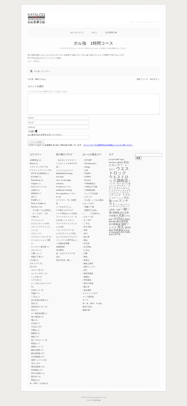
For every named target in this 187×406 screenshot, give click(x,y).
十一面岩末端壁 (37, 313)
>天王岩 (86, 243)
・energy (86, 166)
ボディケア (34, 263)
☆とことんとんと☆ (64, 170)
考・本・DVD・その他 (92, 303)
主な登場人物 (111, 32)
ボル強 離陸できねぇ (37, 79)
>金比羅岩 (87, 290)
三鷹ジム (35, 253)
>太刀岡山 (87, 246)
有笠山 (34, 343)
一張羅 (117, 209)
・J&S (85, 170)
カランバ (35, 233)
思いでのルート (37, 340)
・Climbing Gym (89, 163)
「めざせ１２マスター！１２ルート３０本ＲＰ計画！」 (66, 163)
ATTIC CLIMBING (38, 173)
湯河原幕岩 (36, 366)
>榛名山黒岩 (88, 263)
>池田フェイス (89, 266)
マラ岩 (115, 201)
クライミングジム (37, 170)
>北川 (85, 233)
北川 (33, 309)
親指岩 (111, 234)
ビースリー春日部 (38, 246)
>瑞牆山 (86, 276)
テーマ (85, 300)
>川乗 (85, 253)
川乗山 (34, 330)
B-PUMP (35, 176)
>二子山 (86, 223)
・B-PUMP (87, 160)
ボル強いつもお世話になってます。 (113, 48)
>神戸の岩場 (88, 283)
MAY (117, 159)
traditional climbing (64, 190)
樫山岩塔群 (36, 353)
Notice (32, 163)
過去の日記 (87, 306)
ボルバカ (35, 250)
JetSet (34, 190)
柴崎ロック (36, 346)
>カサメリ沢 (88, 216)
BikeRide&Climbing (64, 173)
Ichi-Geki (60, 176)
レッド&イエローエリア (41, 283)
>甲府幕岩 (87, 279)
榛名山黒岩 (36, 349)
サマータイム (123, 188)
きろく (94, 32)
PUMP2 (34, 200)
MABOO (34, 193)
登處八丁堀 (36, 256)
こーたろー (80, 48)
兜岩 (33, 303)
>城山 (85, 240)
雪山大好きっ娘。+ (64, 260)
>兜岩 (85, 230)
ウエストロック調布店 (119, 178)
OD (32, 196)
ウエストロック (37, 223)
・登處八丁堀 (88, 206)
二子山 (34, 296)
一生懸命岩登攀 (62, 243)
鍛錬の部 (86, 309)
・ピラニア (87, 196)
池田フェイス (37, 359)
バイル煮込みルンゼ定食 (66, 213)
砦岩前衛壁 (115, 232)
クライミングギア (37, 166)
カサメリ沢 (36, 270)
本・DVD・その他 (37, 383)
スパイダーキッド (115, 193)
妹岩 (111, 219)
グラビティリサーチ (39, 236)
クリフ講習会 (88, 296)
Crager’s (34, 183)
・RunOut (87, 180)
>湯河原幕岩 (88, 273)
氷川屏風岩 (36, 356)
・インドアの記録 (90, 193)
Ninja (122, 159)
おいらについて (77, 32)
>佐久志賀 (87, 226)
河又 (33, 363)
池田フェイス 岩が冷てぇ (148, 79)
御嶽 (33, 336)
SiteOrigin (97, 400)
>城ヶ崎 (86, 236)
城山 (33, 319)
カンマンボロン (37, 273)
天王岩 (34, 323)
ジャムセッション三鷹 (40, 240)
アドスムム (36, 220)
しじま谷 (35, 276)
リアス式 (35, 279)
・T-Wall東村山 (89, 183)
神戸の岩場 (36, 373)
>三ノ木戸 (87, 220)
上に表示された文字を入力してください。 (46, 134)
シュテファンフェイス (120, 190)
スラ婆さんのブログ (64, 210)
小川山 (34, 326)
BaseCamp (35, 180)
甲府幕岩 (35, 370)
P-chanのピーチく (63, 186)
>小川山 (86, 250)
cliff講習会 (34, 160)
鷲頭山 (34, 379)
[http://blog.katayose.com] (94, 23)
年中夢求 (60, 250)
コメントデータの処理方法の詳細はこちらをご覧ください (108, 144)
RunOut (34, 206)
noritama (59, 183)
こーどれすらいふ (63, 206)
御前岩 (34, 333)
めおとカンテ (119, 163)
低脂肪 (116, 212)
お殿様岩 (119, 162)
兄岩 (121, 215)
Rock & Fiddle (37, 203)
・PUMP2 (87, 176)
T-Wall (33, 216)
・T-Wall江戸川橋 (90, 186)
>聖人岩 (86, 286)
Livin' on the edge (63, 180)
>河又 (85, 270)
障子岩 (34, 376)
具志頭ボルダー (37, 306)
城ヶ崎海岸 (36, 316)
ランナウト (45, 71)
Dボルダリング (37, 186)
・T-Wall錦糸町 (89, 190)
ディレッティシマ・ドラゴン (119, 195)
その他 (33, 260)
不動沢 (34, 293)
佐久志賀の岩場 (37, 300)
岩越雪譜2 (60, 246)
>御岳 (85, 256)
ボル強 (36, 71)
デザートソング (117, 198)
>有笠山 (86, 260)
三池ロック (36, 290)
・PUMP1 (87, 173)
